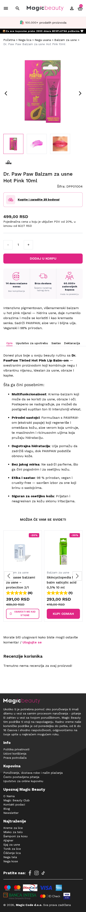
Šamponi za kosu (15, 836)
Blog (6, 808)
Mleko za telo (13, 832)
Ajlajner (8, 840)
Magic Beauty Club (16, 800)
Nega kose (10, 861)
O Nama (9, 796)
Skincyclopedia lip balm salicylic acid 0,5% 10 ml (61, 582)
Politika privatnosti (16, 749)
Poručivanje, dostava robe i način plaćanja (33, 772)
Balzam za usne (65, 40)
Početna (9, 40)
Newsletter (11, 812)
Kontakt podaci (14, 804)
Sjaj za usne (11, 844)
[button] (77, 576)
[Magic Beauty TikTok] (43, 872)
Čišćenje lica (12, 853)
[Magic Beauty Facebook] (29, 872)
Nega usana (43, 40)
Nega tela (10, 857)
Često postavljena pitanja (21, 777)
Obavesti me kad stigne (24, 613)
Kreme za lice (13, 828)
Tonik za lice (12, 848)
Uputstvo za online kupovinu (23, 781)
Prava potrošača (15, 757)
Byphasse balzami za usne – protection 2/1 (20, 582)
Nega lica (24, 40)
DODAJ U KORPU (43, 258)
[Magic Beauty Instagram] (36, 872)
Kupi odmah (63, 614)
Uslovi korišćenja (14, 753)
